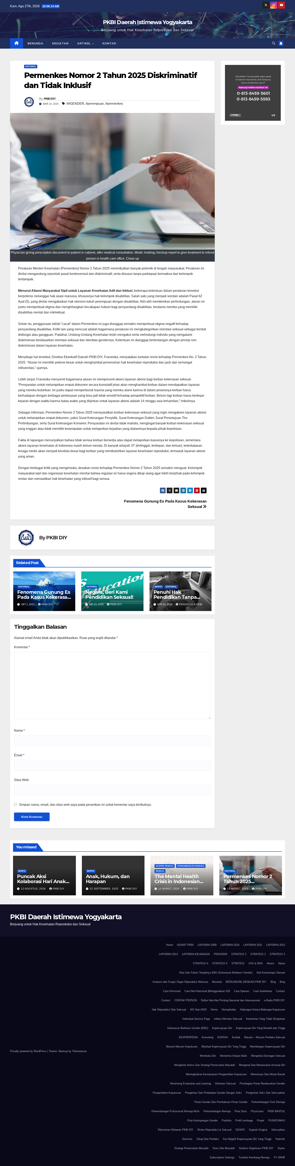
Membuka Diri (208, 1055)
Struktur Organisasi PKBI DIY (256, 1148)
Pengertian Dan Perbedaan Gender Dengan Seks (213, 1092)
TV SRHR (279, 1157)
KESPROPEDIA (188, 1037)
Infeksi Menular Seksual (228, 1018)
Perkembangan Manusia (190, 866)
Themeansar (79, 1051)
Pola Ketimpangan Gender (202, 1120)
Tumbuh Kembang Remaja (254, 1157)
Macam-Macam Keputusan (181, 1046)
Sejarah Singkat (258, 1129)
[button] (273, 43)
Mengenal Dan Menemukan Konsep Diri (262, 1065)
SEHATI (240, 1129)
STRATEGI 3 (277, 954)
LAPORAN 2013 (168, 954)
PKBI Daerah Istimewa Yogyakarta (147, 22)
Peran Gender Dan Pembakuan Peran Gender (220, 1102)
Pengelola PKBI (190, 604)
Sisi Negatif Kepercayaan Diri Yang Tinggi (247, 1138)
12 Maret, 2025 (169, 888)
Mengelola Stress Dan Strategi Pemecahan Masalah (204, 1065)
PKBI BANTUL (276, 1111)
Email (19, 755)
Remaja (160, 871)
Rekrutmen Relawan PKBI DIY (175, 1129)
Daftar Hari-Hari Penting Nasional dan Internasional (230, 1000)
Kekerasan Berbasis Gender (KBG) (187, 1028)
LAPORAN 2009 (207, 944)
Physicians (257, 1111)
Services (187, 1138)
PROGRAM (220, 954)
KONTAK (222, 1037)
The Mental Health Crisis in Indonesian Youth (177, 881)
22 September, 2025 (104, 888)
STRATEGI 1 (238, 954)
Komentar (22, 647)
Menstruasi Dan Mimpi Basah (268, 1074)
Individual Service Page (196, 1018)
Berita (158, 587)
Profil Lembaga (244, 1120)
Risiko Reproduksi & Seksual (214, 1129)
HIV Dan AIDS (198, 1009)
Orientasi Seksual (225, 1083)
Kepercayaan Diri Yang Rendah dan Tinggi (260, 1028)
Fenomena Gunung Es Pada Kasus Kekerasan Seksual (43, 597)
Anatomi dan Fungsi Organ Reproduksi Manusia (180, 981)
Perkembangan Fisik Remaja (268, 1102)
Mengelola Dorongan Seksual (268, 1055)
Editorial (30, 66)
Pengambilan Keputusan (167, 1092)
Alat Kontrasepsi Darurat (270, 972)
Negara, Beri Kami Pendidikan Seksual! (109, 594)
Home (169, 944)
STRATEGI (237, 963)
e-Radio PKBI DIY (274, 1000)
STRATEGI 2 (258, 954)
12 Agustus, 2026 (34, 888)
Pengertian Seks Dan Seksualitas (265, 1092)
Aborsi (270, 963)
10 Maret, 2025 (238, 888)
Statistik (280, 1138)
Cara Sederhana (262, 991)
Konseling (207, 1037)
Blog (273, 981)
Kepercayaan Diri (222, 1028)
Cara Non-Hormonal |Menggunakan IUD (207, 991)
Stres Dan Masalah (224, 1148)
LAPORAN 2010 (230, 944)
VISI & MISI (255, 963)
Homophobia (229, 1009)
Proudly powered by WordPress (28, 1051)
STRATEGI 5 (219, 963)
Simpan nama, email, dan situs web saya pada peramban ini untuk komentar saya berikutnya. (85, 804)
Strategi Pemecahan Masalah (191, 1148)
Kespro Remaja (164, 866)
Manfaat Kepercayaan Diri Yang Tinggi (223, 1046)
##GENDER (75, 103)
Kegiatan (60, 43)
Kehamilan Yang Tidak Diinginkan (265, 1018)
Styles (281, 1148)
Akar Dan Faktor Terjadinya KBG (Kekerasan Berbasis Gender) (215, 972)
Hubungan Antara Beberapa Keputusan (262, 1009)
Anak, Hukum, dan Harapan (108, 878)
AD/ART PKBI (185, 944)
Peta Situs (241, 1111)
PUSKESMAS (276, 1120)
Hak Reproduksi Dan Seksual (169, 1009)
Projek (260, 1120)
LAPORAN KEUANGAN (196, 954)
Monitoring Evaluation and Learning (190, 1083)
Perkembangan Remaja (217, 1111)
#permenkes (114, 103)
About (281, 963)
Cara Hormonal (171, 991)
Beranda (35, 43)
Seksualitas (278, 1129)
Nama (19, 730)
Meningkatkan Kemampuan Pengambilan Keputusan (216, 1074)
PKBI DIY (50, 98)
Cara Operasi (241, 991)
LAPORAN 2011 (252, 944)
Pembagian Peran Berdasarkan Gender (262, 1083)
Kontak (109, 43)
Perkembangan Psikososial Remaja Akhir (175, 1111)
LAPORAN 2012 (275, 944)
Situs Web (21, 780)
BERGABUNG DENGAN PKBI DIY (246, 981)
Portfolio (226, 1120)
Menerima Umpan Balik (233, 1055)
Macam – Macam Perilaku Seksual (264, 1037)
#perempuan (95, 103)
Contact (280, 991)
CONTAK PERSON (185, 1000)
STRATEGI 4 (200, 963)
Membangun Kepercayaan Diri (267, 1046)
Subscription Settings (222, 1157)
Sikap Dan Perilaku (207, 1138)
